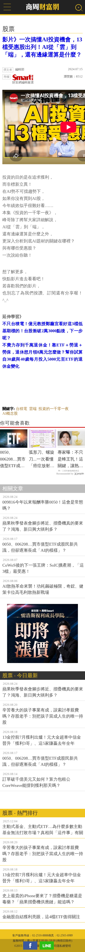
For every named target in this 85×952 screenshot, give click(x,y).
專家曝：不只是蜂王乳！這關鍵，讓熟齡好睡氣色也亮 (70, 459)
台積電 (21, 409)
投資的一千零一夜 (53, 409)
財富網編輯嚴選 (23, 82)
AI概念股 (10, 413)
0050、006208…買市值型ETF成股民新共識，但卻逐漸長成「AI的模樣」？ (13, 459)
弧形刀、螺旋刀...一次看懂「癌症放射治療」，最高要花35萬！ (41, 459)
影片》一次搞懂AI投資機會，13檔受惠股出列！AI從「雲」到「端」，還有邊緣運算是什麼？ (42, 47)
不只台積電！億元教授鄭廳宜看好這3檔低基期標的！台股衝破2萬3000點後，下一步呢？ (42, 330)
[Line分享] (48, 945)
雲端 (33, 409)
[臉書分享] (31, 945)
